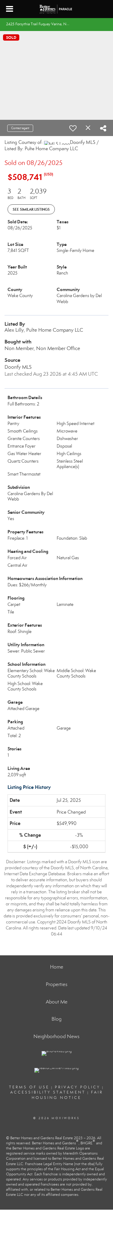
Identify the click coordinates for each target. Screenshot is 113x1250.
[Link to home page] (56, 9)
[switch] (72, 128)
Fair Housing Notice (67, 1095)
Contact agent (20, 128)
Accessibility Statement (48, 1092)
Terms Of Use (29, 1087)
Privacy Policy (77, 1087)
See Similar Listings (31, 209)
